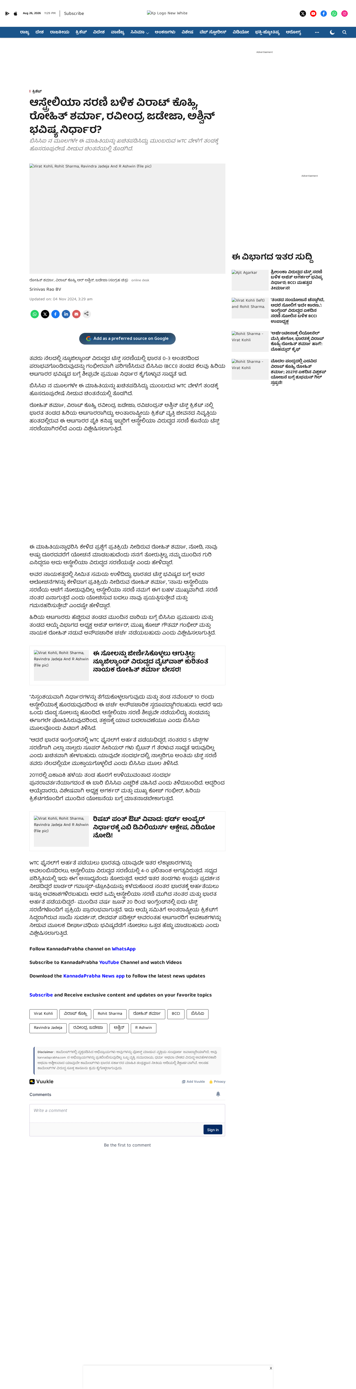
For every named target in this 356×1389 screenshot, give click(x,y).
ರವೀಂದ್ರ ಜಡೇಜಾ (88, 1028)
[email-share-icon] (76, 317)
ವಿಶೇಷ (187, 32)
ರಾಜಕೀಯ (59, 32)
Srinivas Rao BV (45, 290)
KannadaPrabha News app (94, 976)
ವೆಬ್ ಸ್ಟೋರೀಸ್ (213, 32)
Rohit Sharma (110, 1014)
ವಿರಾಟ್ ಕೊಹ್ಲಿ (75, 1014)
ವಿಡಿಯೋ (241, 32)
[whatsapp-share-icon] (34, 317)
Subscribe (74, 14)
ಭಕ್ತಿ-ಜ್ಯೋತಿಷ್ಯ (267, 32)
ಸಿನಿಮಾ (137, 32)
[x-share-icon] (45, 317)
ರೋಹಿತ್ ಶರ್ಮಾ (147, 1014)
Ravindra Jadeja (48, 1028)
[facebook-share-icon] (55, 317)
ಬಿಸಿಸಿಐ (197, 1014)
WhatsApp (124, 949)
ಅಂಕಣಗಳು (165, 32)
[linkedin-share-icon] (66, 317)
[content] (119, 962)
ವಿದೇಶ (99, 32)
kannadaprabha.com (52, 1058)
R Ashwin (143, 1028)
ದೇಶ (39, 32)
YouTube (109, 962)
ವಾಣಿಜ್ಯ (117, 32)
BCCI (176, 1014)
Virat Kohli (43, 1014)
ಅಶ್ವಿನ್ (119, 1028)
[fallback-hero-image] (250, 280)
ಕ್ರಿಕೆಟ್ (81, 32)
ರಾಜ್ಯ (24, 32)
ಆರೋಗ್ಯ (293, 32)
